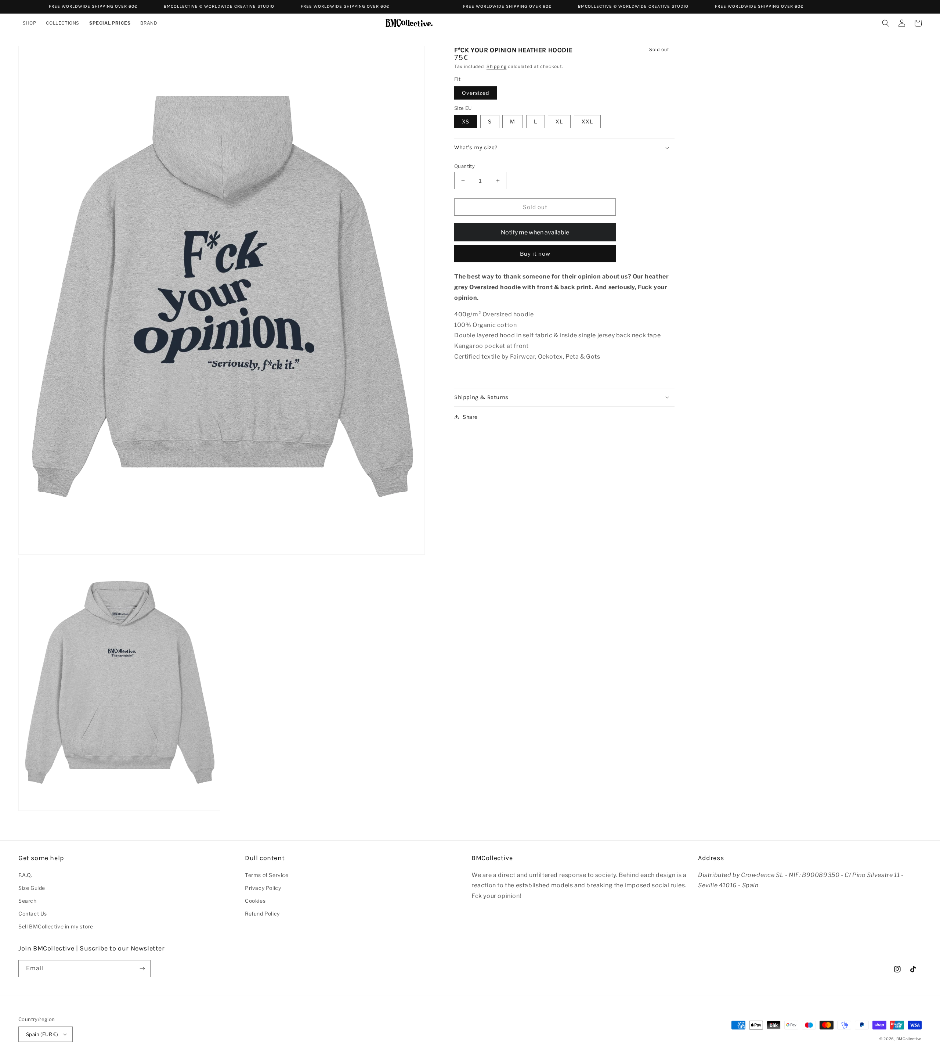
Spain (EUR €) (42, 1034)
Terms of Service (267, 875)
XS (465, 121)
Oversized (475, 93)
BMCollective (909, 1038)
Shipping (497, 66)
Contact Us (32, 913)
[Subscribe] (142, 968)
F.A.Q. (25, 875)
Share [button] (470, 417)
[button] (29, 23)
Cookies (255, 901)
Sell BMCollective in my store (55, 926)
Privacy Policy (263, 888)
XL (559, 121)
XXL (587, 121)
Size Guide (31, 888)
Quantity (464, 166)
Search (27, 901)
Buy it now (535, 254)
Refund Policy (262, 913)
